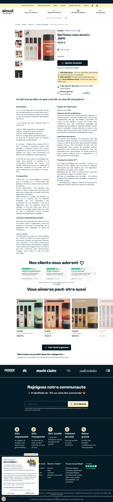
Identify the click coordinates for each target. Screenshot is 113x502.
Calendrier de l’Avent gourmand (84, 493)
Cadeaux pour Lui (23, 357)
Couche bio (96, 493)
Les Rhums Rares (77, 333)
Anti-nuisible (103, 493)
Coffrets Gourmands (37, 357)
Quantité (60, 56)
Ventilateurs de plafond (56, 494)
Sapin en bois (40, 493)
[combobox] (67, 56)
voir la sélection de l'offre (76, 499)
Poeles (109, 493)
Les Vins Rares (48, 333)
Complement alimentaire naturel (54, 493)
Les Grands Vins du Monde (25, 333)
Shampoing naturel (68, 493)
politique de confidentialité (32, 410)
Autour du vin (64, 357)
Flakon (60, 31)
